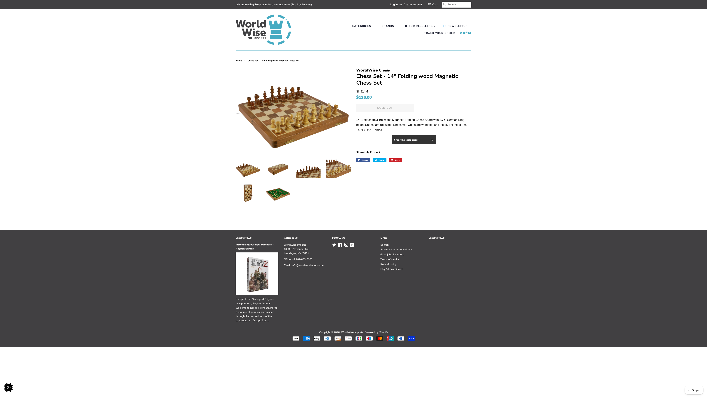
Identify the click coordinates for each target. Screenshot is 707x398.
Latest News (244, 238)
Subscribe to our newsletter (396, 249)
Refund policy (388, 264)
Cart (434, 4)
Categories (362, 26)
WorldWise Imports (352, 332)
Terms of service (390, 259)
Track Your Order (439, 33)
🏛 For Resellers (419, 26)
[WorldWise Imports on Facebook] (463, 33)
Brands (388, 26)
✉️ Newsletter (455, 26)
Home (239, 60)
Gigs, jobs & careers (392, 254)
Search (384, 244)
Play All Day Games (391, 269)
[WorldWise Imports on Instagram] (466, 33)
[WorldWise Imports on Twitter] (461, 33)
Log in (394, 4)
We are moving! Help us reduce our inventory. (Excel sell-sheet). (274, 4)
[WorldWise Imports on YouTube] (469, 33)
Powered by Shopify (376, 332)
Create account (413, 4)
